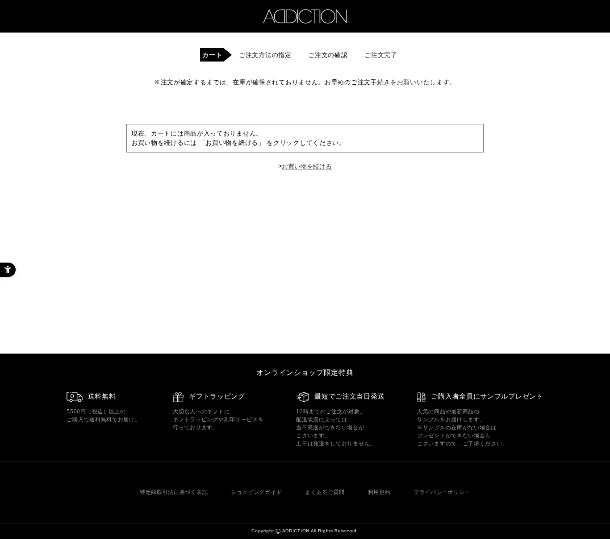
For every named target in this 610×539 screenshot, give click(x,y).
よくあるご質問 (325, 492)
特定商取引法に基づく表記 (174, 492)
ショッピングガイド (256, 492)
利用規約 (379, 492)
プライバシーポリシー (442, 492)
